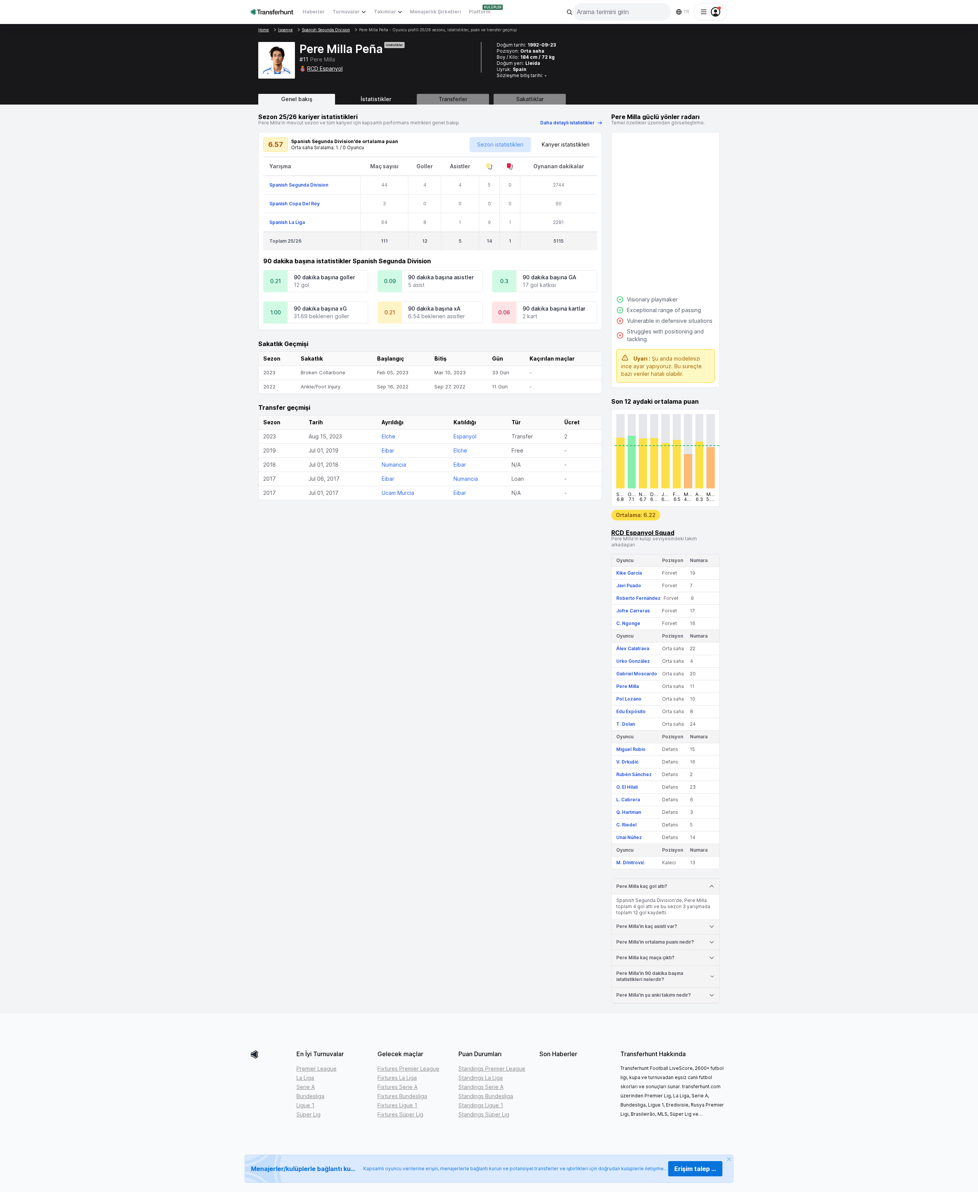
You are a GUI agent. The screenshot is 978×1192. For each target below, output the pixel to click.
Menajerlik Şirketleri (435, 11)
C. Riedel (626, 825)
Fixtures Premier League (408, 1068)
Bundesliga (310, 1096)
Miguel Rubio (631, 749)
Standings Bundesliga (485, 1096)
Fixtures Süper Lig (400, 1114)
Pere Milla (627, 686)
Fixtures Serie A (397, 1087)
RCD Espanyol (325, 68)
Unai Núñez (629, 837)
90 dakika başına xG (320, 308)
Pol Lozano (628, 699)
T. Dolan (625, 724)
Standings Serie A (481, 1087)
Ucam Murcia (398, 493)
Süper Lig (308, 1114)
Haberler (314, 11)
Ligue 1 (305, 1105)
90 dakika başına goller (324, 277)
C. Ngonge (628, 623)
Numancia (394, 464)
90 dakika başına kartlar (554, 308)
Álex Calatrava (632, 648)
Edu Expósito (631, 711)
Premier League (316, 1068)
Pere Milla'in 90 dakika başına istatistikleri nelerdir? (649, 976)
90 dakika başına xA (434, 308)
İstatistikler (376, 99)
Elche (388, 436)
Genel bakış (297, 99)
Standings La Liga (480, 1077)
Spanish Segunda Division (298, 185)
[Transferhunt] (270, 1054)
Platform (480, 11)
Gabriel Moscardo (636, 674)
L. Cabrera (628, 799)
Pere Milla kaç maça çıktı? (645, 957)
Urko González (633, 661)
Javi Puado (628, 585)
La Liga (305, 1077)
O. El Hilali (627, 787)
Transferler (453, 99)
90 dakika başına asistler (441, 277)
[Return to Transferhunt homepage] (272, 11)
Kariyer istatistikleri (565, 144)
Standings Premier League (491, 1068)
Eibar (388, 450)
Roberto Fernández (638, 598)
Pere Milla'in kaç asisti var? (646, 926)
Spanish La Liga (287, 222)
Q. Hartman (628, 812)
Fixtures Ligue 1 (397, 1105)
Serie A (305, 1087)
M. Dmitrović (630, 862)
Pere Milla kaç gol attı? (641, 886)
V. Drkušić (627, 762)
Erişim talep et (696, 1169)
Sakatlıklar (530, 99)
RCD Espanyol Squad (642, 532)
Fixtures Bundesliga (402, 1096)
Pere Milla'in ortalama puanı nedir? (655, 942)
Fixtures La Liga (397, 1077)
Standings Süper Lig (483, 1114)
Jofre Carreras (633, 611)
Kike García (629, 573)
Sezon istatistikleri (500, 144)
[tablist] (489, 99)
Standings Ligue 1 (480, 1105)
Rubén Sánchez (634, 774)
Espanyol (464, 436)
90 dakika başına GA (549, 277)
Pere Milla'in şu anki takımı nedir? (653, 995)
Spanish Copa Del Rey (294, 203)
